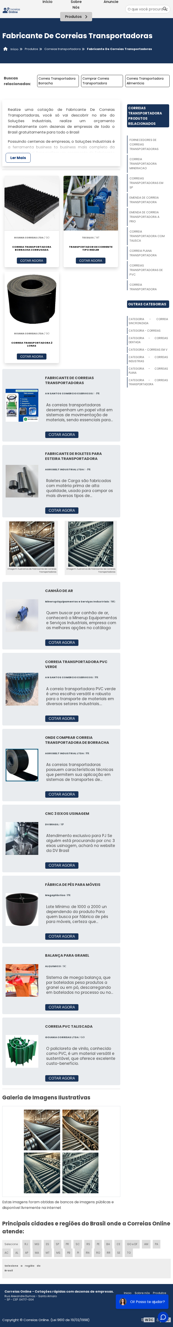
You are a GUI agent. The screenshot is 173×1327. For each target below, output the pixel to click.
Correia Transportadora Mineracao (143, 163)
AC (7, 1253)
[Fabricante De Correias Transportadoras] (31, 544)
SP (57, 1244)
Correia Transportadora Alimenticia (145, 81)
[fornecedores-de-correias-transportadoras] (42, 1130)
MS (58, 1253)
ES (47, 1244)
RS (88, 1244)
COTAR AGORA (31, 260)
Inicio (128, 1293)
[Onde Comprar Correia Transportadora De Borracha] (22, 764)
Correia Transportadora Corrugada (143, 289)
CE (118, 1244)
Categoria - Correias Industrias (148, 359)
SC (78, 1244)
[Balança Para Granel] (22, 980)
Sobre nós (142, 1293)
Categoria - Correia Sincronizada (148, 321)
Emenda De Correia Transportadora (144, 199)
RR (108, 1253)
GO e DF (132, 1244)
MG (37, 1244)
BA (108, 1244)
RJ (26, 1244)
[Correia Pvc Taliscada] (22, 1051)
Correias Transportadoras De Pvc (146, 270)
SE (118, 1253)
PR (67, 1244)
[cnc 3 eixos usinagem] (22, 838)
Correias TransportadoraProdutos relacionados (145, 116)
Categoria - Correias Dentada (148, 340)
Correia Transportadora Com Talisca (147, 236)
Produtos (73, 16)
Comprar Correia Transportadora (95, 81)
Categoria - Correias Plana (148, 371)
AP (26, 1253)
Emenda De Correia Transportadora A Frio (144, 217)
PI (78, 1253)
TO (129, 1253)
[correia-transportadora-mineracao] (80, 1130)
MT (48, 1253)
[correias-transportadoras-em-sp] (42, 1173)
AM (146, 1244)
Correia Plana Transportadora (143, 253)
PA (156, 1244)
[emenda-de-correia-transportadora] (80, 1173)
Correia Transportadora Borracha (57, 81)
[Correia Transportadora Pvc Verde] (22, 689)
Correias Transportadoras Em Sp (146, 183)
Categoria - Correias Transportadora (148, 382)
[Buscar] (165, 9)
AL (16, 1253)
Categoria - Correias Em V (148, 350)
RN (87, 1253)
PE (98, 1244)
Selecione (11, 1244)
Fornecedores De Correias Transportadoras (144, 144)
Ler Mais (18, 157)
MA (37, 1253)
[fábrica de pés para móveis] (22, 909)
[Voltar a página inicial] (11, 9)
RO (98, 1253)
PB (68, 1253)
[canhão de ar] (22, 615)
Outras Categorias (147, 304)
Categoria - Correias (145, 331)
